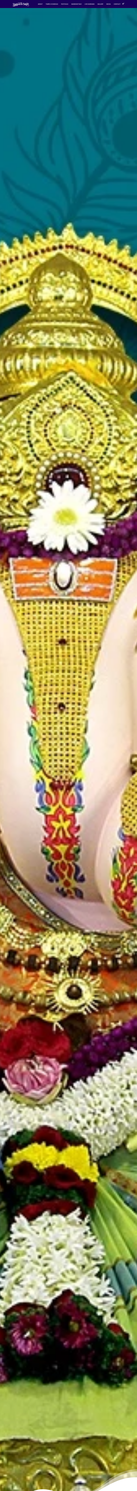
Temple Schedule (52, 4)
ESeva (108, 4)
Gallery (100, 4)
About (40, 4)
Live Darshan (89, 4)
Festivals (64, 4)
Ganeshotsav (76, 4)
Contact (117, 4)
